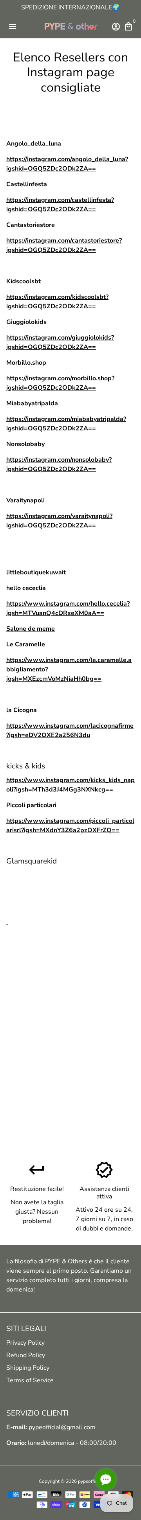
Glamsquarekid (31, 861)
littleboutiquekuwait (36, 572)
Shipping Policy (27, 1368)
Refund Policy (25, 1355)
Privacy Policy (25, 1342)
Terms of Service (30, 1380)
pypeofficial (90, 1481)
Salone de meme (30, 628)
